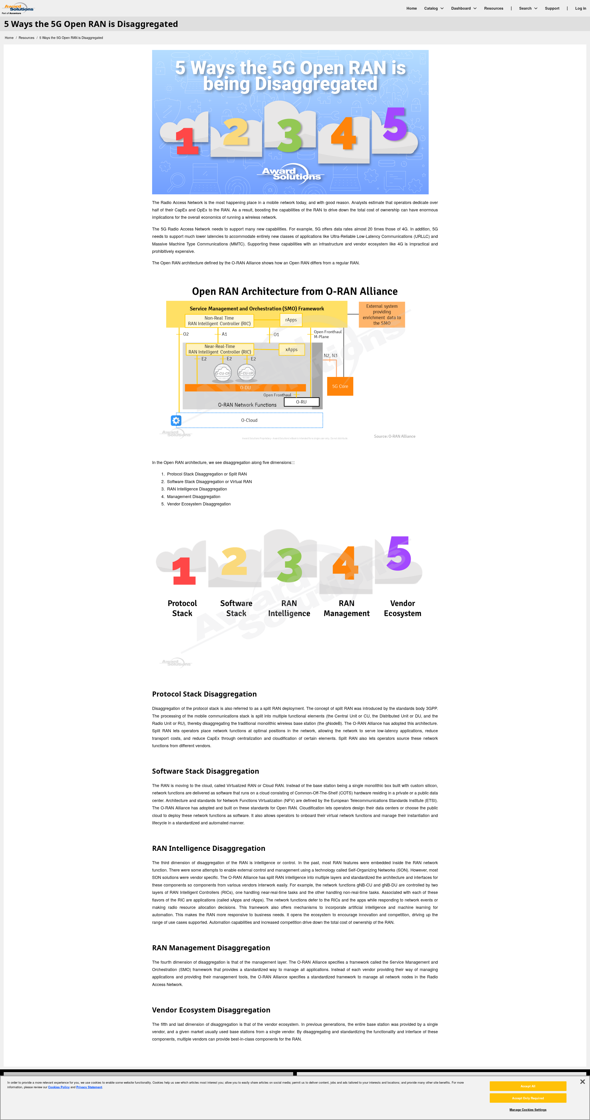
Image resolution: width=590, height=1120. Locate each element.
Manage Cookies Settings (528, 1109)
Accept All (528, 1086)
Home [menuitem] (412, 8)
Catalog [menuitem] (431, 8)
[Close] (583, 1082)
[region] (295, 1098)
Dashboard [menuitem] (461, 8)
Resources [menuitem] (493, 8)
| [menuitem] (511, 8)
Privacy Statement (89, 1087)
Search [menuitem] (525, 8)
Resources (26, 37)
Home (9, 37)
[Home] (57, 8)
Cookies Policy (59, 1087)
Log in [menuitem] (580, 8)
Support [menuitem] (552, 8)
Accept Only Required (528, 1098)
